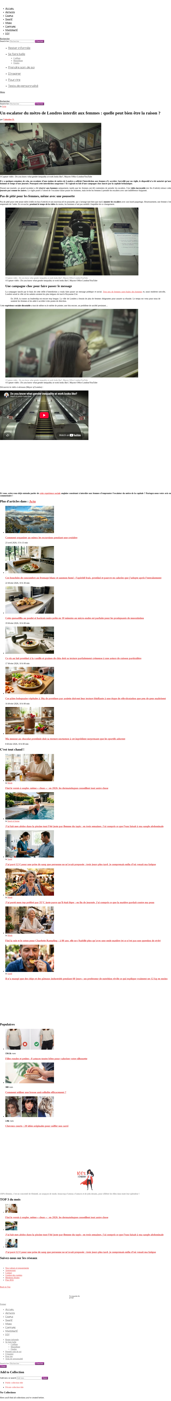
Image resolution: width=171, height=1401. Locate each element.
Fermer (3, 1304)
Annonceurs (10, 1270)
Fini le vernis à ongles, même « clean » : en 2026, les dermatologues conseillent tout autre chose (56, 788)
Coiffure (10, 26)
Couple (9, 15)
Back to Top (5, 1287)
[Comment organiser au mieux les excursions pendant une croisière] (88, 520)
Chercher (39, 41)
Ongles (16, 63)
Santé (8, 19)
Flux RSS (9, 1280)
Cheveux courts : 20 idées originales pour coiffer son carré (36, 1126)
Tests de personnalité (23, 85)
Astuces (10, 12)
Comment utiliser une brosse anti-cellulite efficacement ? (35, 1092)
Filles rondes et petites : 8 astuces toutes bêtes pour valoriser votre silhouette (46, 1058)
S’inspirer (14, 73)
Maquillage (18, 60)
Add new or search (8, 1378)
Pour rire (14, 79)
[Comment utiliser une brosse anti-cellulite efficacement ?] (88, 1073)
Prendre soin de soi (21, 67)
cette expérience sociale (50, 493)
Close (3, 1366)
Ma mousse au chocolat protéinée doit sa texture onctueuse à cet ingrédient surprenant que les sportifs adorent (65, 738)
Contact (8, 1273)
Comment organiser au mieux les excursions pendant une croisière (41, 537)
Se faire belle (16, 54)
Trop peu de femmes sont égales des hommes (122, 292)
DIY (7, 33)
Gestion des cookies (13, 1275)
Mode (8, 22)
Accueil (9, 8)
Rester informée (19, 47)
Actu (32, 501)
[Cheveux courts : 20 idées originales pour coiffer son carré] (88, 1107)
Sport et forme (13, 821)
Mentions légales (12, 1277)
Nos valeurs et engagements (17, 1268)
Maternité (11, 30)
